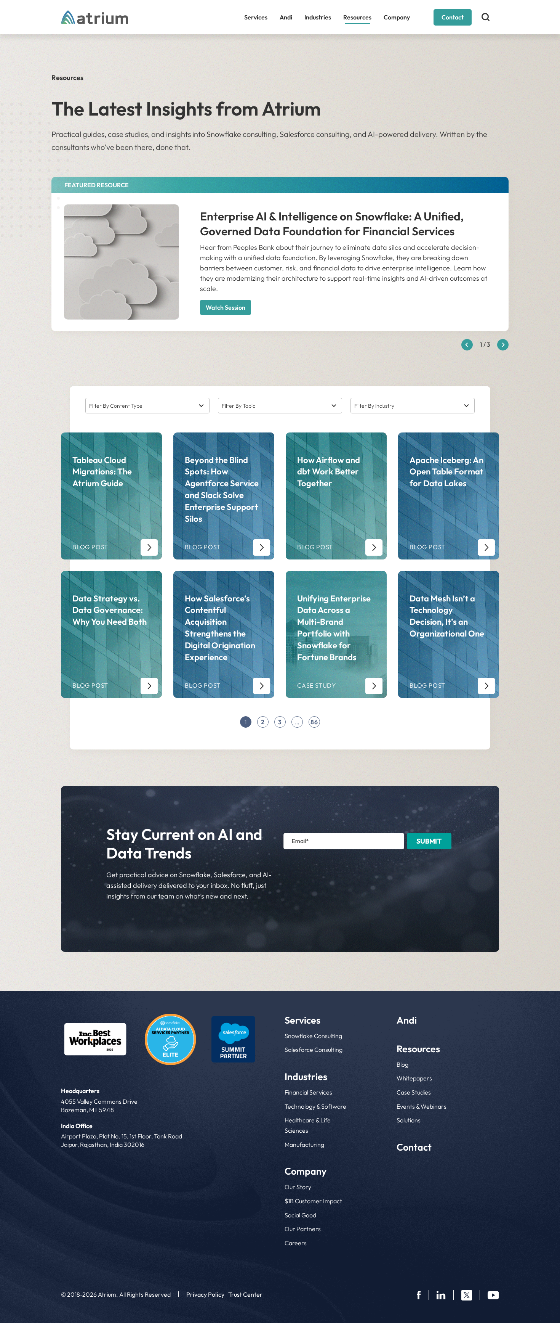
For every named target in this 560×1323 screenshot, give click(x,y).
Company (397, 17)
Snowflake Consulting (313, 1036)
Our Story (298, 1187)
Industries (317, 17)
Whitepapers (414, 1078)
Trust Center (245, 1294)
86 (314, 722)
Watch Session (225, 307)
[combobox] (147, 405)
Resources (357, 17)
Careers (296, 1243)
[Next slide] (503, 344)
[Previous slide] (467, 344)
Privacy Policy (205, 1294)
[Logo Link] (95, 1039)
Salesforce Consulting (313, 1049)
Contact (453, 17)
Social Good (300, 1215)
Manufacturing (304, 1144)
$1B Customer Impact (313, 1201)
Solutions (409, 1120)
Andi (286, 17)
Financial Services (308, 1092)
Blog (402, 1064)
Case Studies (414, 1092)
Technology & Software (315, 1106)
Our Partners (303, 1229)
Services (255, 17)
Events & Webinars (421, 1106)
